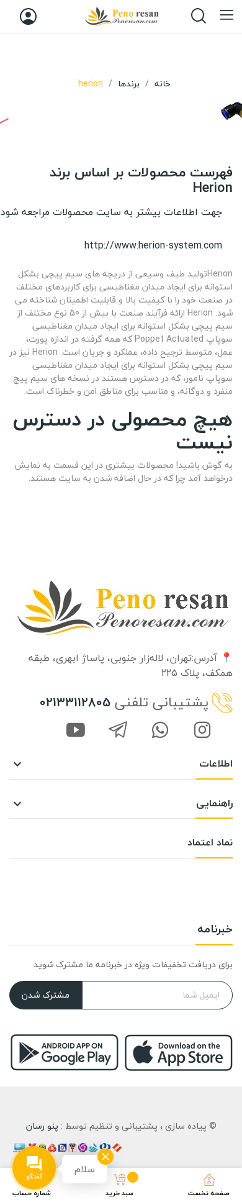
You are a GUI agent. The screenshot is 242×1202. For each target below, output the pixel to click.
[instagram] (202, 731)
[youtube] (75, 731)
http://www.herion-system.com (153, 245)
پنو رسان (42, 1126)
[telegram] (117, 731)
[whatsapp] (160, 731)
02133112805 (75, 702)
